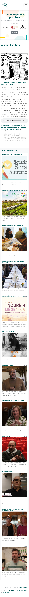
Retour (14, 32)
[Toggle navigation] (26, 5)
